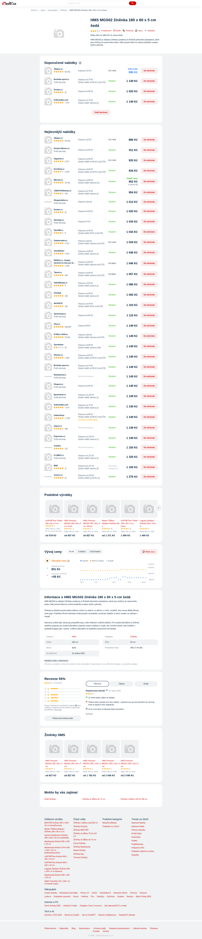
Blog (74, 928)
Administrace (84, 928)
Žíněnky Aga (78, 854)
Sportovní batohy (139, 823)
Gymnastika (53, 10)
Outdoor (120, 896)
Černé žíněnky (79, 843)
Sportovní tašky (138, 826)
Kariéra (106, 931)
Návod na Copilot (72, 915)
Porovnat (129, 31)
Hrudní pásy (137, 833)
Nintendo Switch (120, 893)
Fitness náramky (138, 830)
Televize (133, 893)
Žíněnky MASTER (80, 830)
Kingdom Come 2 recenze (91, 906)
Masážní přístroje (110, 823)
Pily (92, 896)
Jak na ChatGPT (89, 915)
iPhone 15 (84, 893)
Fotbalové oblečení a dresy (143, 851)
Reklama (154, 928)
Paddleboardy (137, 844)
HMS (74, 637)
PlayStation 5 (105, 893)
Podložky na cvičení (111, 826)
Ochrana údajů (99, 928)
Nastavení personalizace (119, 928)
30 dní (71, 552)
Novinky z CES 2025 (53, 915)
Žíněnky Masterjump (81, 847)
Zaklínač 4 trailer (70, 906)
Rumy (75, 896)
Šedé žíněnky (50, 799)
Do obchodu (149, 71)
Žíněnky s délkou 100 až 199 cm (134, 799)
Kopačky (135, 855)
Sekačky (100, 896)
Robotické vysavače (62, 896)
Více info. (58, 710)
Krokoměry (136, 837)
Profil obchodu (60, 82)
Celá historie (95, 552)
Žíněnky (63, 10)
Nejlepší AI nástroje (127, 915)
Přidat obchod (50, 928)
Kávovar (143, 893)
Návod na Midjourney (107, 915)
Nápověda (64, 928)
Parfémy (84, 896)
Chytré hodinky (50, 893)
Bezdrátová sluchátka (69, 893)
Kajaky (134, 841)
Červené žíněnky (80, 857)
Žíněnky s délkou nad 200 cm (85, 823)
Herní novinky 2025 (52, 906)
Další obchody (101, 112)
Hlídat (140, 31)
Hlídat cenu (150, 552)
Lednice (47, 896)
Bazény (130, 896)
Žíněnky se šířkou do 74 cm (93, 799)
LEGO (94, 893)
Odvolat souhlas (140, 928)
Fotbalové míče (138, 848)
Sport (43, 10)
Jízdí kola (111, 896)
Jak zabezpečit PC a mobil (115, 906)
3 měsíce (82, 552)
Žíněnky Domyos (80, 826)
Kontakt (96, 931)
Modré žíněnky (79, 850)
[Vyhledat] (132, 3)
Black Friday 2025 (143, 896)
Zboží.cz (34, 10)
